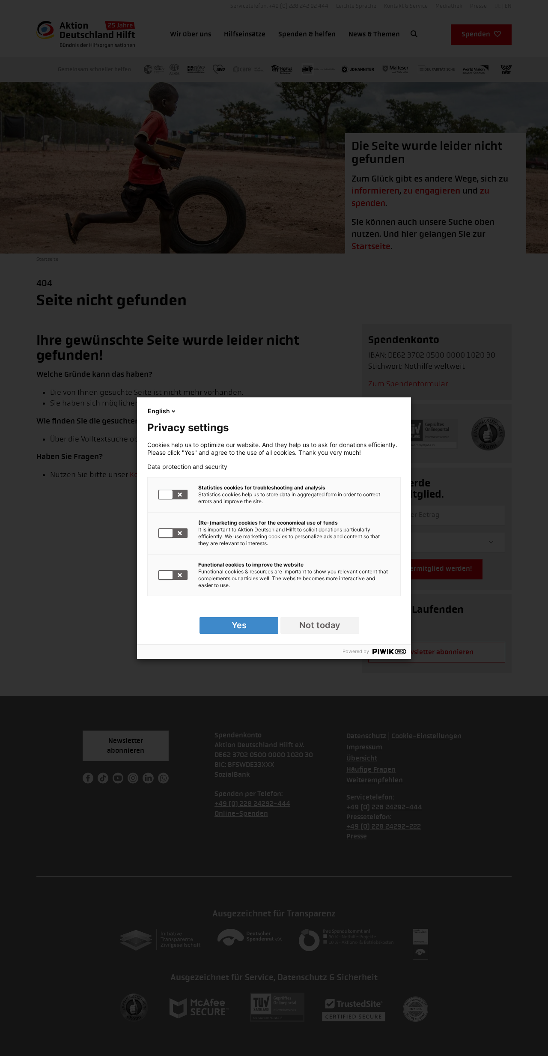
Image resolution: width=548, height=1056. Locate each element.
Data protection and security (187, 466)
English (159, 411)
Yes (239, 625)
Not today (319, 625)
